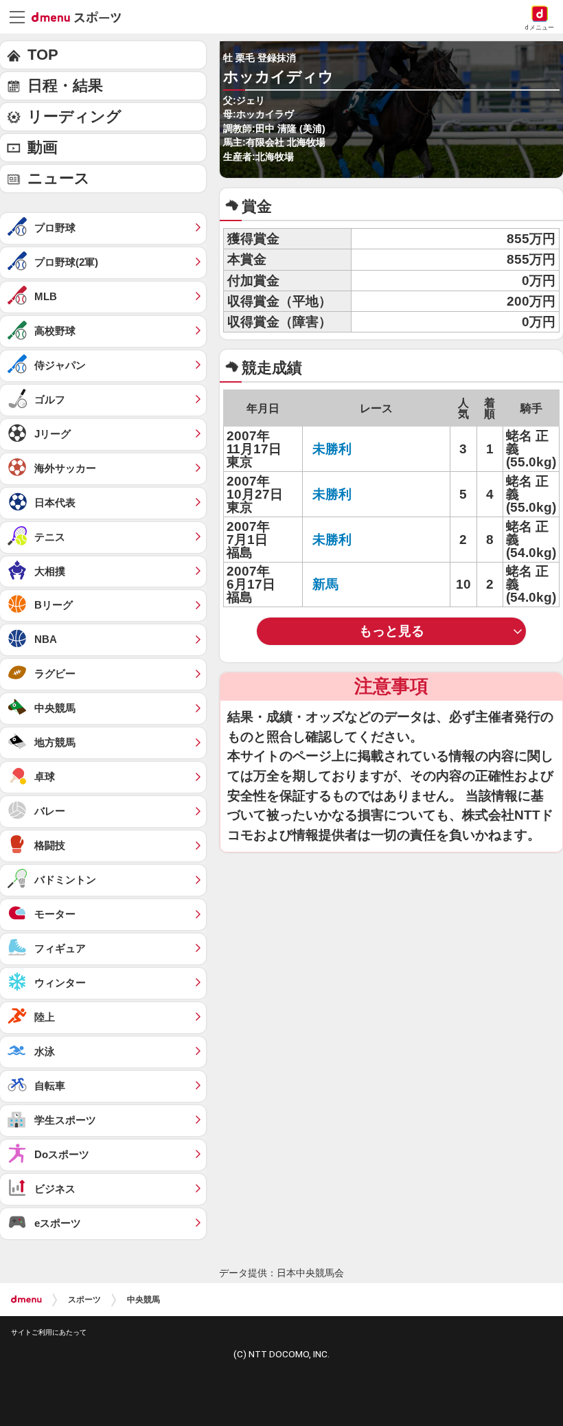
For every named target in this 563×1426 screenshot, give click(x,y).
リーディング (74, 116)
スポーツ (84, 1299)
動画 (42, 147)
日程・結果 (65, 85)
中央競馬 (143, 1299)
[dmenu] (26, 1299)
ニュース (58, 178)
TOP (42, 54)
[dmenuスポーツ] (81, 16)
